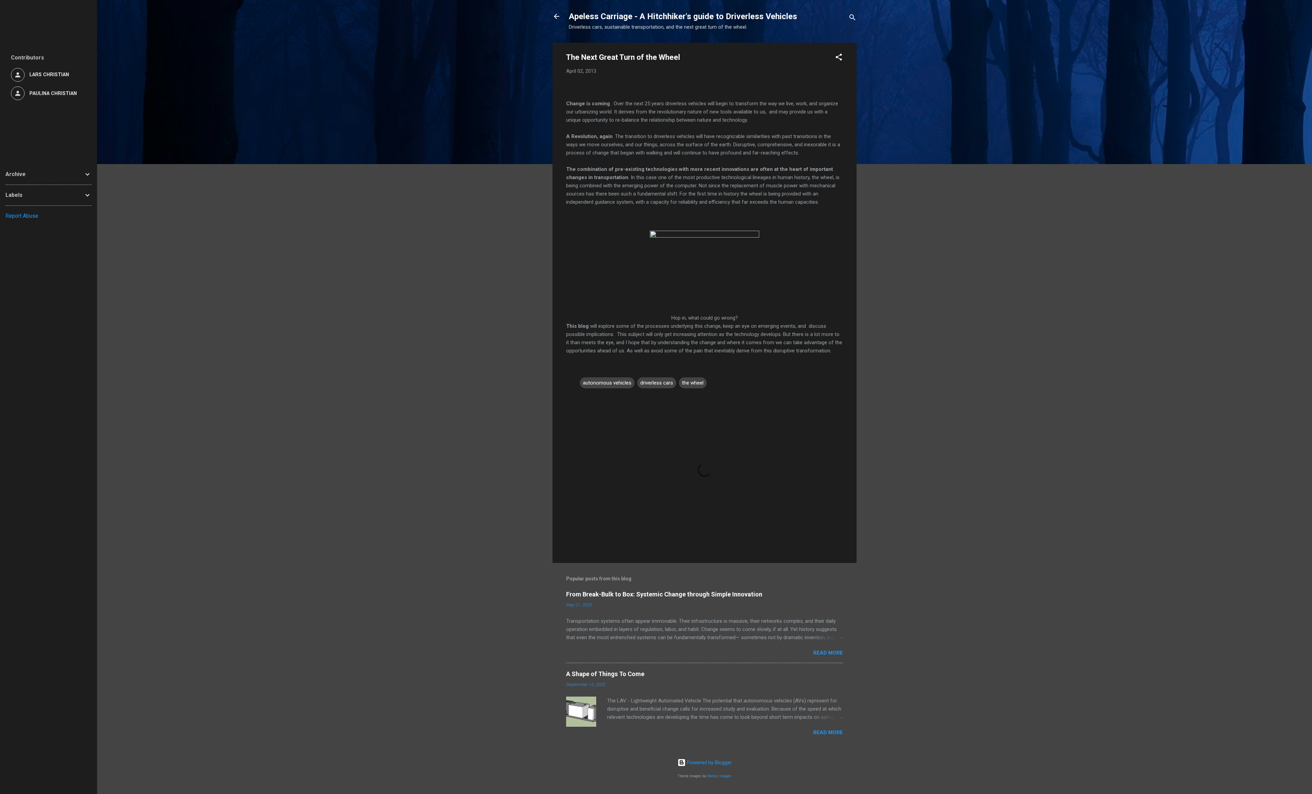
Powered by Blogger (709, 762)
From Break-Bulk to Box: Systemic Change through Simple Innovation (664, 594)
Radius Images (719, 776)
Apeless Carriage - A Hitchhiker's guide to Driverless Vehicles (683, 16)
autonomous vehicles (607, 383)
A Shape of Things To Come (605, 673)
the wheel (692, 383)
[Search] (852, 18)
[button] (839, 58)
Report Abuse (21, 216)
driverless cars (656, 383)
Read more (828, 653)
